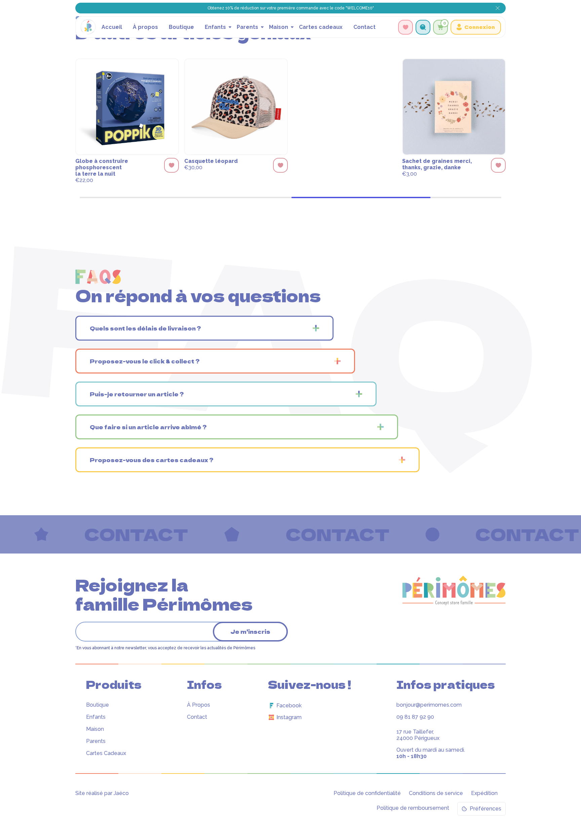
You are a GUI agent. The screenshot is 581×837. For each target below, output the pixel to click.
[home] (88, 27)
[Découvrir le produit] (127, 108)
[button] (219, 27)
